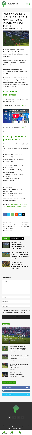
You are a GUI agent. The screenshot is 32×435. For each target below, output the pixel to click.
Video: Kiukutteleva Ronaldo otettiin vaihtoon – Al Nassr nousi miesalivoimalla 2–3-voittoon (19, 374)
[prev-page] (3, 272)
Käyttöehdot (14, 426)
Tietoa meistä (6, 426)
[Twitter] (8, 214)
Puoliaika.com (12, 28)
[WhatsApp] (12, 214)
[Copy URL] (23, 214)
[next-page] (5, 272)
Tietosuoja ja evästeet (24, 426)
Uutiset (8, 10)
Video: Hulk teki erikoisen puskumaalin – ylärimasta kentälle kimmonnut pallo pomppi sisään (20, 357)
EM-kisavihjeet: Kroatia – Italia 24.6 (23, 225)
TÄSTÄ (24, 105)
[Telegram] (20, 214)
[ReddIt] (16, 214)
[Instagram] (14, 417)
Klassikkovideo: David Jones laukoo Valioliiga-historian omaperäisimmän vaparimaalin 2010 (19, 365)
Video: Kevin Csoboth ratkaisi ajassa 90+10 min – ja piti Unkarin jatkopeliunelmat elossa (9, 228)
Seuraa (27, 390)
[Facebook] (5, 214)
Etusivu (3, 10)
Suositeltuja (6, 238)
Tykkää (27, 387)
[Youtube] (22, 417)
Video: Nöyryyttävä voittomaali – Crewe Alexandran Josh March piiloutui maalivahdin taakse (15, 338)
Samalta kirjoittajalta (17, 238)
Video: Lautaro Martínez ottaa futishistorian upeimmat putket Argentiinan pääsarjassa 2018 (18, 348)
